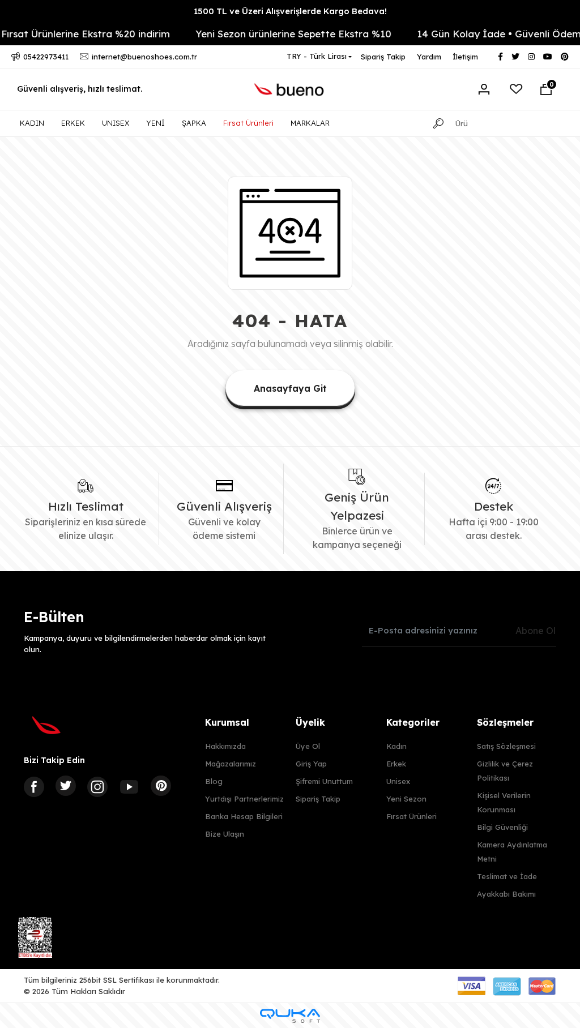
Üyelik (310, 722)
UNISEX (115, 122)
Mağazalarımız (230, 763)
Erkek (396, 763)
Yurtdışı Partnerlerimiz (244, 798)
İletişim (465, 56)
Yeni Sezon (406, 798)
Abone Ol (535, 630)
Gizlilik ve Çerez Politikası (505, 770)
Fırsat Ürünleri (248, 122)
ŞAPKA (194, 122)
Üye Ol (308, 746)
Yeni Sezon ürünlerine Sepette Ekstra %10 (281, 34)
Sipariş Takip (383, 56)
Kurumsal (227, 722)
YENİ (155, 122)
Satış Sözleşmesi (506, 746)
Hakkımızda (225, 746)
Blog (214, 781)
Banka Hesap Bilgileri (244, 816)
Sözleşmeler (505, 722)
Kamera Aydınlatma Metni (512, 851)
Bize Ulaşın (224, 833)
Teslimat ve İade (507, 876)
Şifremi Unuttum (324, 781)
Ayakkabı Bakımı (506, 893)
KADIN (32, 122)
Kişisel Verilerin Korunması (504, 802)
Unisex (398, 781)
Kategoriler (413, 722)
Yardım (429, 56)
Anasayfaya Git (290, 388)
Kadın (396, 746)
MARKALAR (310, 122)
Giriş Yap (311, 763)
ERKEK (73, 122)
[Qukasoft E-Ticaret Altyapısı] (290, 1016)
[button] (546, 89)
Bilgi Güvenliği (502, 827)
